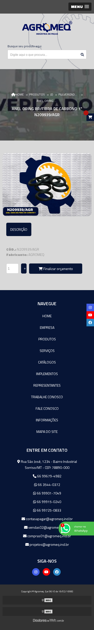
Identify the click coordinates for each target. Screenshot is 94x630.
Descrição (18, 229)
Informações (47, 420)
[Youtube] (46, 572)
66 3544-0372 (48, 484)
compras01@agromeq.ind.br (49, 535)
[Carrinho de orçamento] (90, 117)
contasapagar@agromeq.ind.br (49, 518)
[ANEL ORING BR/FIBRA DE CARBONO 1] (47, 184)
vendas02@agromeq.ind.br (49, 527)
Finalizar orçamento (58, 268)
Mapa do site (47, 431)
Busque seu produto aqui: (25, 46)
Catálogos (47, 362)
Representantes (47, 385)
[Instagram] (36, 572)
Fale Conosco (47, 408)
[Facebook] (57, 572)
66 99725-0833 (48, 510)
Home (47, 316)
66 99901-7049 (48, 493)
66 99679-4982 (48, 476)
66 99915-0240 (48, 501)
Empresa (47, 327)
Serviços (47, 350)
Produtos (47, 339)
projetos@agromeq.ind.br (49, 544)
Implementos (47, 373)
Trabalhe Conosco (47, 396)
